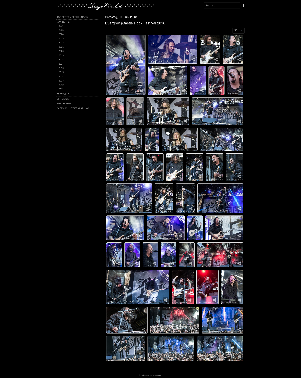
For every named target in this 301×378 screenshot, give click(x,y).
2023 (61, 38)
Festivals (62, 94)
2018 (61, 59)
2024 (61, 34)
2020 (61, 51)
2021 (61, 47)
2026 (61, 25)
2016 (61, 68)
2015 (61, 72)
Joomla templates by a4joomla (150, 375)
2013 (61, 80)
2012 (61, 85)
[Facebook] (244, 5)
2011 (61, 89)
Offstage (62, 99)
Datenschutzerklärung (72, 108)
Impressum (63, 103)
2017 (61, 64)
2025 (61, 30)
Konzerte (63, 22)
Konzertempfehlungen (72, 17)
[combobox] (222, 5)
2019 (61, 55)
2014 (61, 76)
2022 (61, 42)
